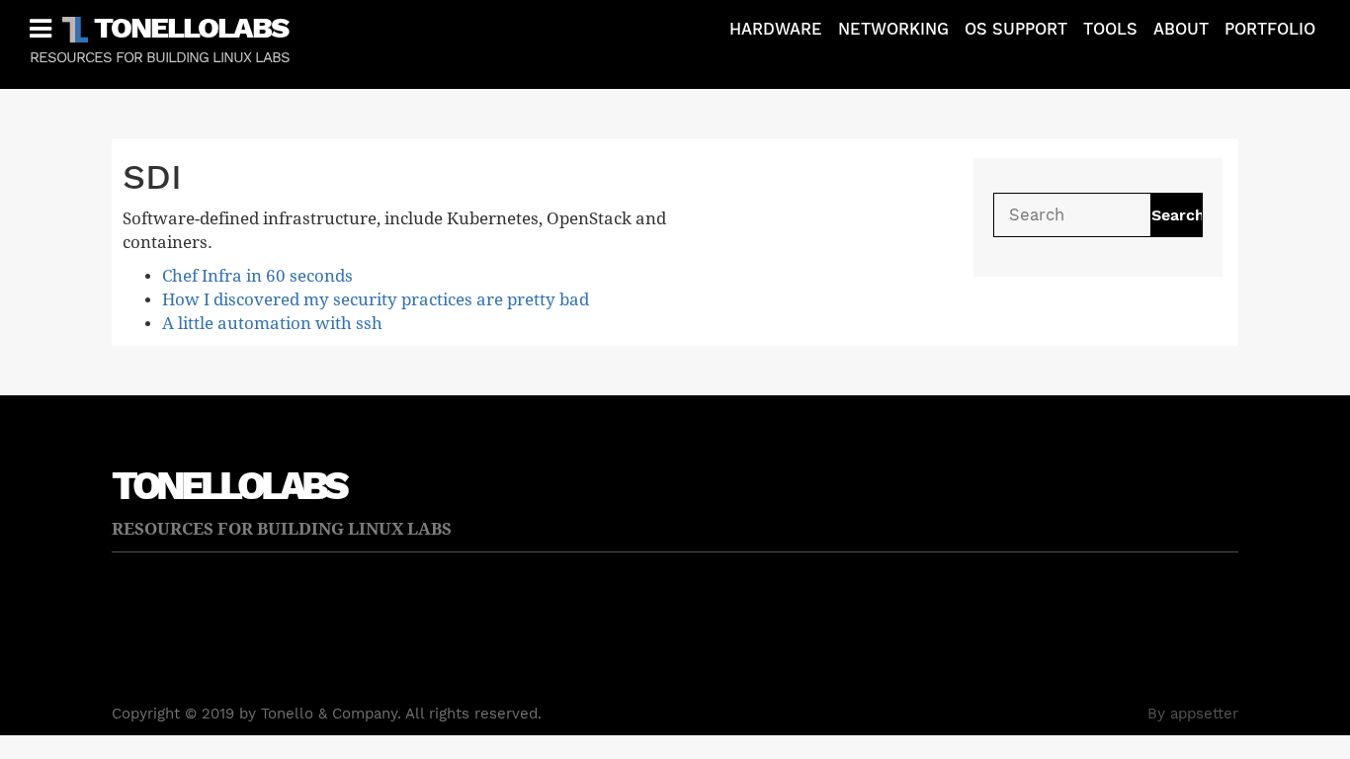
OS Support (1016, 29)
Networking (893, 29)
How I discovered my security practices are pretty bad (375, 300)
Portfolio (1269, 29)
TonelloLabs (191, 27)
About (1181, 29)
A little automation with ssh (272, 323)
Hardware (775, 29)
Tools (1110, 29)
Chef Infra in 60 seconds (257, 276)
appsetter (1204, 713)
